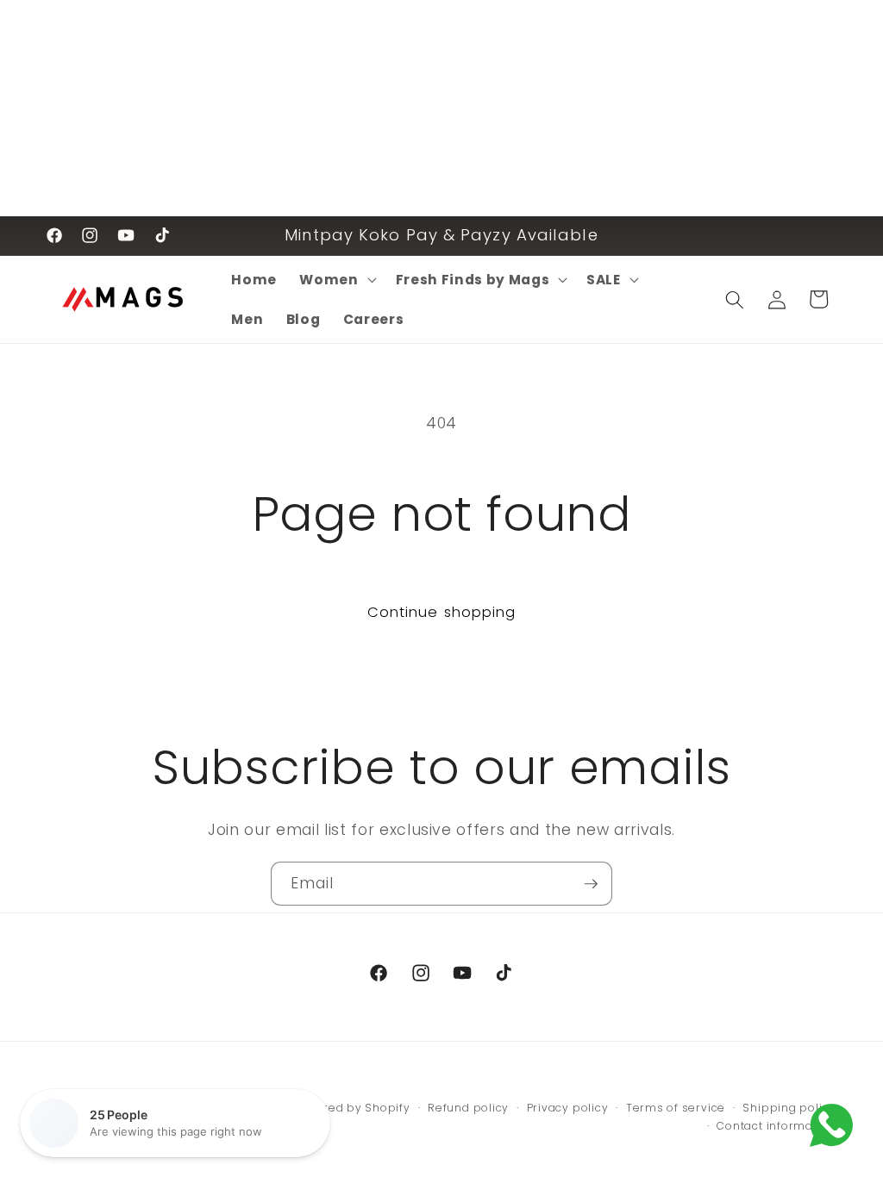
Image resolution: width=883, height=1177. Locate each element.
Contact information (776, 1125)
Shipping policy (789, 1107)
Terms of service (675, 1107)
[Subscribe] (590, 884)
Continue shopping (442, 612)
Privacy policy (568, 1107)
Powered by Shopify (351, 1107)
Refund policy (468, 1107)
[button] (336, 280)
